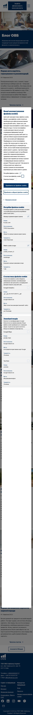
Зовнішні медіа (9, 179)
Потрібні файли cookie (11, 173)
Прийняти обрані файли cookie (16, 192)
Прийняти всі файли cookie (16, 185)
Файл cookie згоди (10, 245)
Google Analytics (9, 287)
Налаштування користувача (13, 216)
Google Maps (8, 332)
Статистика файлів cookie (12, 176)
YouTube (6, 361)
